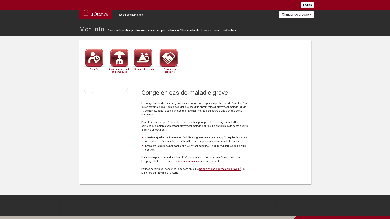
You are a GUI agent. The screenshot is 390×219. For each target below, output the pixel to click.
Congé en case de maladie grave (218, 168)
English (307, 4)
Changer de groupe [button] (296, 14)
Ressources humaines (130, 14)
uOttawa (95, 13)
